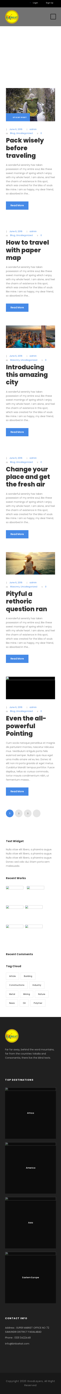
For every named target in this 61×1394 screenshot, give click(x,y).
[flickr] (14, 2)
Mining (26, 994)
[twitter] (24, 2)
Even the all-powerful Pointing (26, 726)
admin (33, 129)
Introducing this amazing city (27, 375)
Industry (37, 985)
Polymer (38, 1003)
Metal (12, 994)
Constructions (16, 985)
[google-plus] (19, 2)
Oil (24, 1003)
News (12, 1003)
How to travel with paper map (27, 250)
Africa (30, 1113)
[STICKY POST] (30, 104)
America (30, 1167)
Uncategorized (24, 133)
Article (12, 976)
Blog (12, 133)
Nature (41, 994)
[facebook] (8, 2)
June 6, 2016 (15, 129)
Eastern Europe (30, 1277)
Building (28, 976)
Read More (17, 205)
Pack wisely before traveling (25, 148)
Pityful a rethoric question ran (26, 601)
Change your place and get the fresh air (28, 477)
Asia (30, 1222)
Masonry (15, 360)
